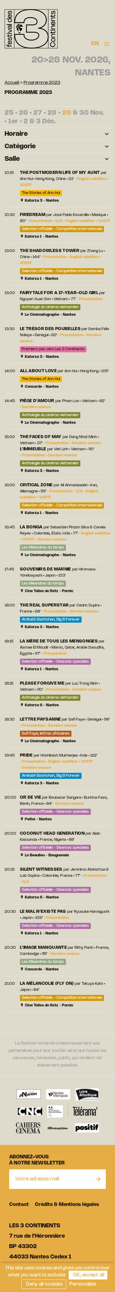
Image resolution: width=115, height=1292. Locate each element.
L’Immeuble (33, 449)
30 (84, 113)
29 (66, 113)
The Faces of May (41, 437)
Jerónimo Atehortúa (87, 869)
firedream (32, 215)
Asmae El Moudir (34, 647)
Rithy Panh (84, 947)
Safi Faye (76, 719)
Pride (26, 756)
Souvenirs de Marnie (45, 569)
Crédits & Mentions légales (67, 1204)
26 (23, 113)
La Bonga (31, 527)
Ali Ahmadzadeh (74, 485)
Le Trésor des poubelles (50, 329)
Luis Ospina (30, 875)
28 (52, 113)
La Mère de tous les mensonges (59, 641)
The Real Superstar (44, 605)
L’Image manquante (43, 948)
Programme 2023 (42, 83)
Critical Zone (36, 485)
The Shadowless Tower (49, 251)
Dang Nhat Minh (83, 437)
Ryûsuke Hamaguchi (91, 911)
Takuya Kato (92, 983)
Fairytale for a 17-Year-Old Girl (59, 293)
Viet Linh (61, 449)
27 (37, 113)
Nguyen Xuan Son (35, 299)
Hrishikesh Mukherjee (59, 755)
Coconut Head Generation (52, 834)
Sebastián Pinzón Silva (69, 527)
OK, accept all (88, 1275)
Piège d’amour (37, 401)
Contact (19, 1204)
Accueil (12, 83)
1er (13, 121)
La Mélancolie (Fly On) (47, 984)
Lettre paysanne (40, 720)
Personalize (82, 1284)
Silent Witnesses (41, 870)
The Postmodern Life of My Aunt (60, 173)
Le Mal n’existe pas (43, 912)
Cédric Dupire (88, 605)
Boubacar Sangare (65, 797)
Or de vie (30, 798)
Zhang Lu (95, 251)
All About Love (38, 371)
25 (9, 113)
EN (95, 43)
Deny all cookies (44, 1284)
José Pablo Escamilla (71, 215)
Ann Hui (26, 179)
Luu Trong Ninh (85, 683)
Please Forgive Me (42, 684)
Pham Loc (70, 401)
